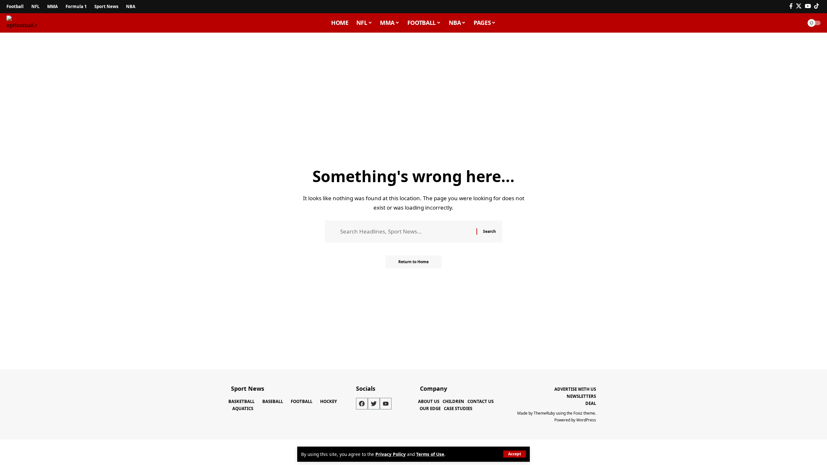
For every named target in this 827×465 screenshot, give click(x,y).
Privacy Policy (390, 454)
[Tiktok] (816, 6)
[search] (796, 23)
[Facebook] (791, 6)
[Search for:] (405, 232)
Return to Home (413, 261)
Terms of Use (430, 454)
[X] (798, 6)
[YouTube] (807, 6)
